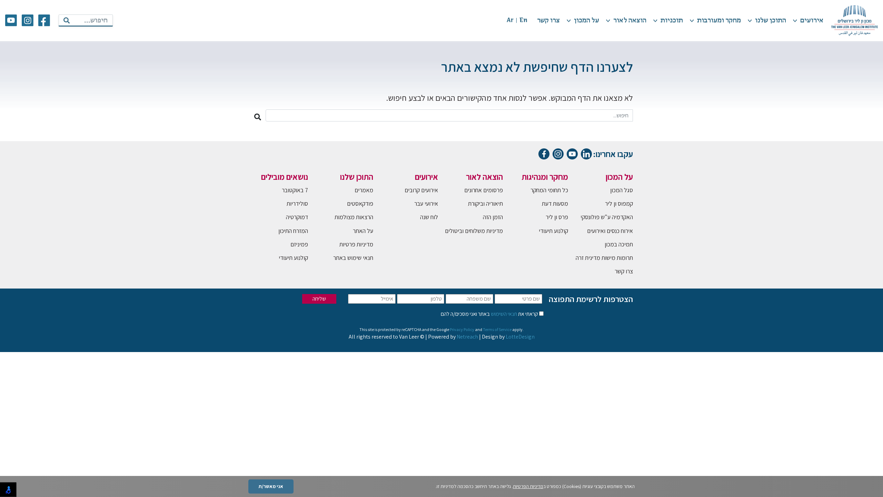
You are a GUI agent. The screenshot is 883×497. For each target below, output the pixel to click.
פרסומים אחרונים (483, 190)
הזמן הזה (493, 217)
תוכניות (672, 20)
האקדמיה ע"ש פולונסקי (607, 217)
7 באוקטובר (295, 190)
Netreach (467, 336)
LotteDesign (520, 336)
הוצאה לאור (629, 20)
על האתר (363, 231)
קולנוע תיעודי (553, 231)
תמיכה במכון (619, 244)
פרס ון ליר (557, 217)
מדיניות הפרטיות (528, 486)
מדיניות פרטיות (356, 244)
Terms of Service (497, 329)
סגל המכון (621, 190)
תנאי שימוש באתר (353, 258)
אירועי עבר (426, 203)
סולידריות (297, 203)
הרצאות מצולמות (354, 217)
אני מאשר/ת (271, 486)
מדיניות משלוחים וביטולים (474, 231)
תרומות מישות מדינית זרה (604, 258)
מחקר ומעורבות (719, 20)
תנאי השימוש (503, 314)
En (523, 20)
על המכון (586, 20)
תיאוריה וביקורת (485, 203)
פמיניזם (299, 244)
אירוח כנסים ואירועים (610, 231)
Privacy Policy (462, 329)
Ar (510, 20)
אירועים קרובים (421, 190)
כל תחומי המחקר (549, 190)
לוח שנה (429, 217)
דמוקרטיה (297, 217)
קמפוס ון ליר (619, 203)
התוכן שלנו (770, 20)
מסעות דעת (555, 203)
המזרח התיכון (293, 231)
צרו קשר (548, 20)
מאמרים (364, 190)
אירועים (811, 20)
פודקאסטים (360, 203)
